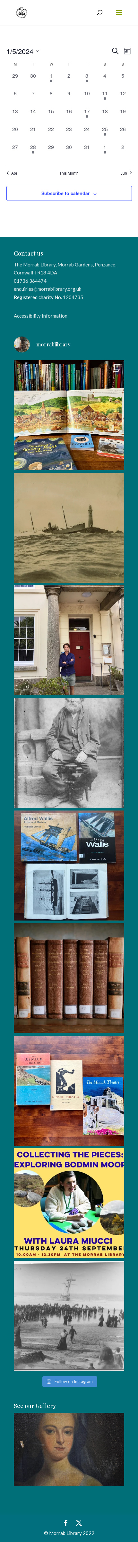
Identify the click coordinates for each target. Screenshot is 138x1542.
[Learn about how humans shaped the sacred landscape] (69, 1203)
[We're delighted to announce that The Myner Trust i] (69, 978)
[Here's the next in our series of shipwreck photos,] (69, 528)
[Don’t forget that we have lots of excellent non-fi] (69, 415)
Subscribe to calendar (65, 193)
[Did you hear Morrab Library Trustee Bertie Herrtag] (69, 640)
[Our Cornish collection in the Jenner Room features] (69, 866)
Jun (124, 173)
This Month (69, 173)
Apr (14, 173)
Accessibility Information (40, 316)
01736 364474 (30, 281)
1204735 (73, 297)
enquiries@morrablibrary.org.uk (47, 289)
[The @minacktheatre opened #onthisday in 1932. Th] (69, 1091)
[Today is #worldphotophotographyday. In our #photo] (69, 753)
